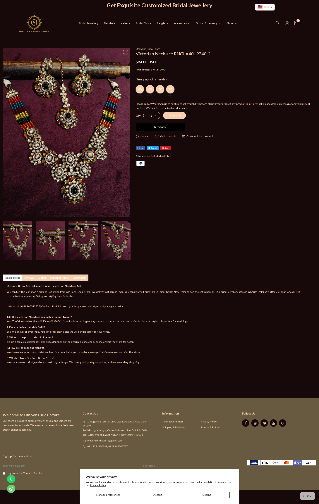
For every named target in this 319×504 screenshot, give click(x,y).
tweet (154, 148)
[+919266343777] (30, 306)
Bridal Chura (143, 23)
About (230, 23)
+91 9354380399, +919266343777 (107, 446)
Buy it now (160, 126)
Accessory (180, 23)
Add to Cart (174, 115)
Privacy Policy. (98, 485)
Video (42, 277)
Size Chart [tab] (79, 277)
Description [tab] (12, 277)
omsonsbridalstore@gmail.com (104, 440)
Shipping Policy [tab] (59, 277)
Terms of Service (32, 473)
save (166, 148)
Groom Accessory (207, 23)
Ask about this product (199, 135)
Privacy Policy (209, 421)
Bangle (161, 23)
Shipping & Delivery (173, 427)
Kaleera (125, 23)
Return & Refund (210, 427)
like (141, 148)
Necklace (109, 23)
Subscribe (149, 465)
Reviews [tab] (29, 277)
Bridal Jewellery (88, 23)
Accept (157, 494)
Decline (207, 494)
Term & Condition (172, 421)
